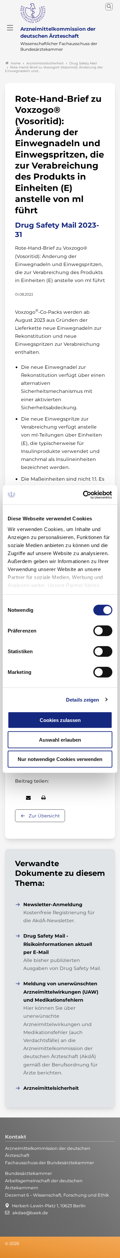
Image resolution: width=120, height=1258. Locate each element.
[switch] (102, 630)
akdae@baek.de (30, 1212)
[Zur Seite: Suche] (109, 6)
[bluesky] (5, 1252)
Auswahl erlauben (60, 739)
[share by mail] (28, 797)
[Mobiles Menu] (10, 28)
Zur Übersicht (44, 815)
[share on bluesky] (15, 797)
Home (16, 63)
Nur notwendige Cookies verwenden (60, 759)
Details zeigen (82, 699)
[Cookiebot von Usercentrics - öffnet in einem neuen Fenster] (84, 494)
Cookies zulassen (60, 720)
